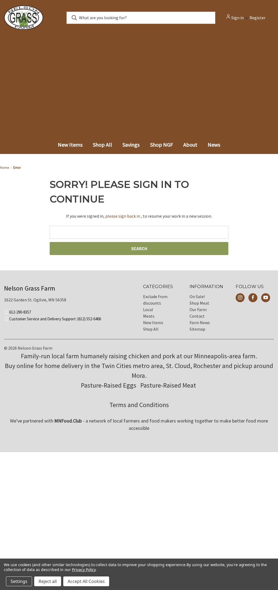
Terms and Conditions (139, 405)
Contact (197, 316)
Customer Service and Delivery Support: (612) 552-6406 (55, 318)
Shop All (151, 329)
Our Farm (198, 309)
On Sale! (197, 296)
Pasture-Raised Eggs (108, 385)
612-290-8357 (20, 312)
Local (148, 309)
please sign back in (122, 216)
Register (257, 17)
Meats (148, 316)
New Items (153, 322)
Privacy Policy (84, 569)
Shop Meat (199, 303)
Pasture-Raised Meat (168, 385)
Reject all (48, 581)
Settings (19, 581)
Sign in (237, 17)
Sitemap (197, 329)
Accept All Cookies (86, 581)
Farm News (199, 322)
